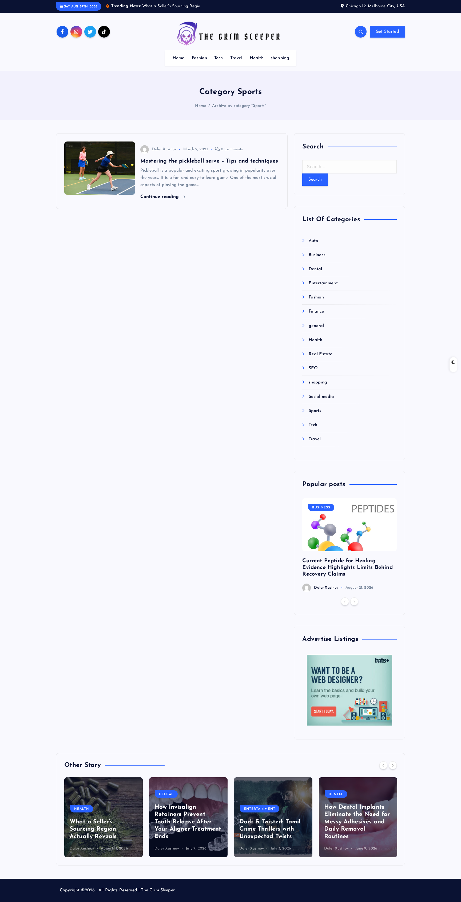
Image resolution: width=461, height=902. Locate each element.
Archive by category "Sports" (239, 106)
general (316, 326)
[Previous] (345, 601)
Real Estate (320, 354)
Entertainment (323, 283)
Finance (316, 312)
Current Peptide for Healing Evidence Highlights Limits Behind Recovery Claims (347, 567)
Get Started (387, 32)
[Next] (354, 601)
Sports (315, 411)
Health (257, 58)
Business (317, 255)
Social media (321, 397)
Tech (218, 58)
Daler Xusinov (164, 149)
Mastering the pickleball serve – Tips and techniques (209, 161)
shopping (280, 58)
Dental (315, 269)
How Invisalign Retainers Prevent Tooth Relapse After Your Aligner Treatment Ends (103, 822)
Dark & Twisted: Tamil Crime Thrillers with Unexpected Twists (185, 829)
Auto (313, 241)
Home (179, 58)
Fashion (199, 58)
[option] (349, 545)
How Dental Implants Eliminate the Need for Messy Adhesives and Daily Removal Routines (272, 822)
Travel (236, 58)
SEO (313, 368)
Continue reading (160, 197)
